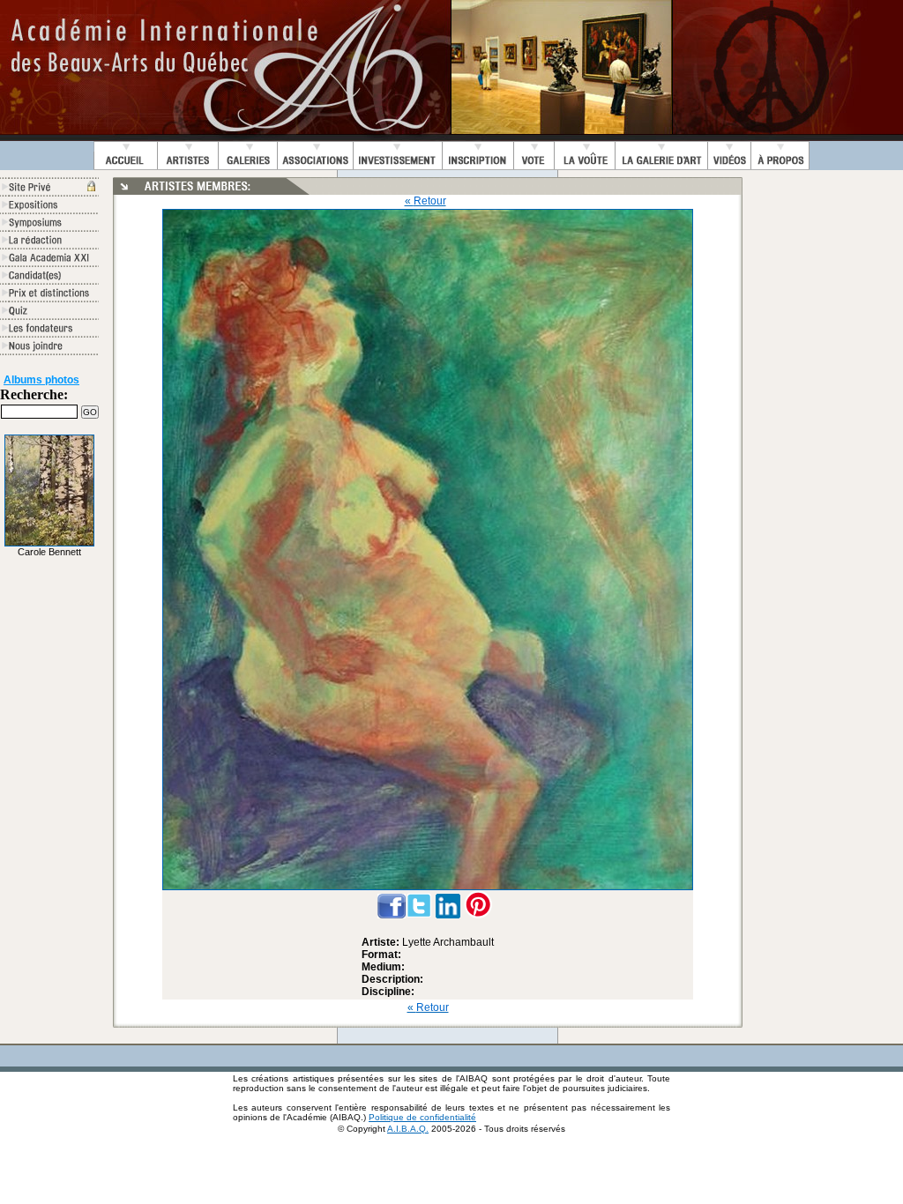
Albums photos (41, 380)
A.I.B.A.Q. (408, 1128)
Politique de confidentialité (422, 1117)
